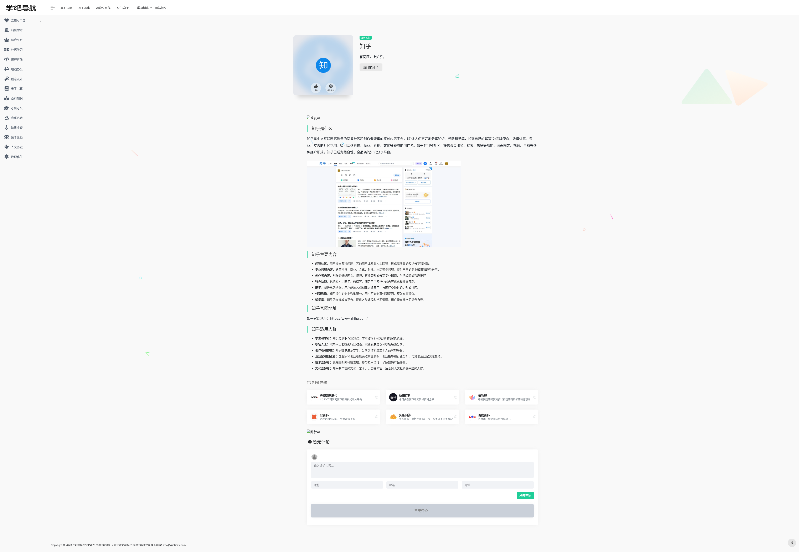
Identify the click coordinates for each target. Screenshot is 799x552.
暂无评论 (321, 441)
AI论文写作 (103, 8)
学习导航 (66, 8)
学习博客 (143, 8)
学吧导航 (78, 545)
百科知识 (366, 37)
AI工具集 (84, 8)
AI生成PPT (124, 8)
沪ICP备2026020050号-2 (98, 545)
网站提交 (161, 8)
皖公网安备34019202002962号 (132, 545)
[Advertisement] (510, 64)
